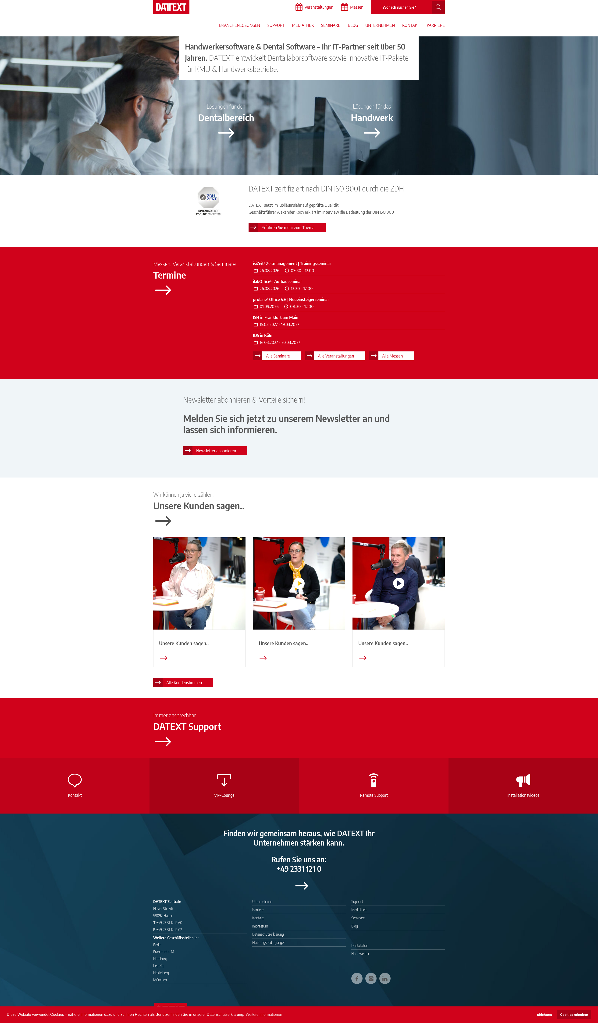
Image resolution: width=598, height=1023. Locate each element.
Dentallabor (359, 945)
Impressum (260, 926)
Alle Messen (392, 355)
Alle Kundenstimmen (184, 682)
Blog (353, 25)
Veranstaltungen (319, 7)
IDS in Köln (262, 335)
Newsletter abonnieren (216, 450)
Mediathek (303, 25)
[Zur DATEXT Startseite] (171, 7)
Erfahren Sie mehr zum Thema (288, 227)
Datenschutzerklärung (268, 934)
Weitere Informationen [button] (264, 1014)
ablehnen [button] (544, 1014)
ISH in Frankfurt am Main (275, 317)
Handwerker (360, 953)
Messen (356, 7)
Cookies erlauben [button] (574, 1014)
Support (276, 25)
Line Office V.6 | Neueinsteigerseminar (291, 299)
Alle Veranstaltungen (336, 355)
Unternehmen (380, 25)
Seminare (330, 25)
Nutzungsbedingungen (268, 942)
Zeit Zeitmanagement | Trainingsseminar (292, 263)
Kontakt (410, 25)
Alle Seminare (278, 355)
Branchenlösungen (239, 25)
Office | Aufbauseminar (277, 281)
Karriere (436, 25)
